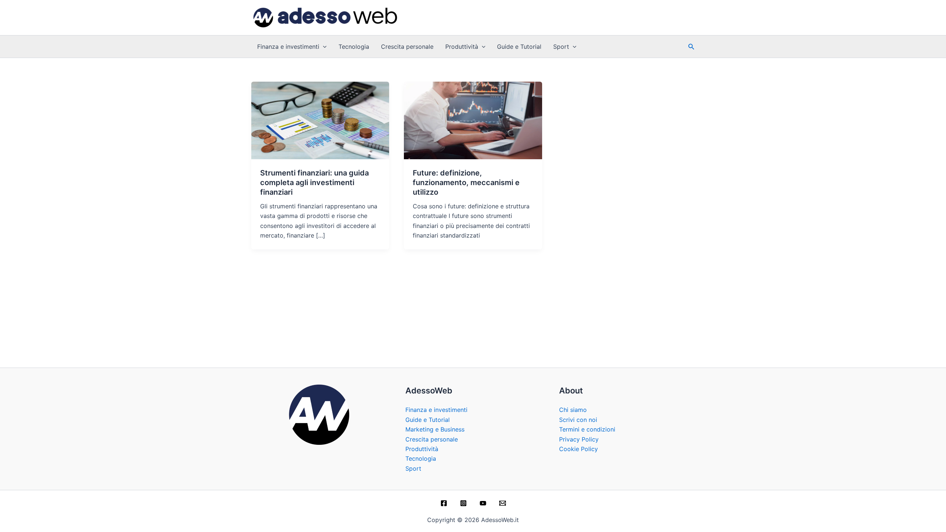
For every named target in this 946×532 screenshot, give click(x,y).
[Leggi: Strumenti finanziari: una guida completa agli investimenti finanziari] (320, 119)
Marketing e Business (435, 429)
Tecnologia (353, 46)
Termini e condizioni (587, 429)
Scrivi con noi (578, 419)
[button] (323, 46)
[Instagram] (463, 503)
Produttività (461, 46)
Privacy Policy (579, 439)
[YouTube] (483, 503)
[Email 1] (502, 503)
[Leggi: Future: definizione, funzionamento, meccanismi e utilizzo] (473, 119)
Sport (561, 46)
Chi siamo (573, 409)
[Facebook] (443, 503)
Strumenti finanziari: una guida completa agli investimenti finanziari (314, 182)
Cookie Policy (578, 449)
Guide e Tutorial (519, 46)
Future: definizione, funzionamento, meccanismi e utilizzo (466, 182)
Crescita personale (407, 46)
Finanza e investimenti (288, 46)
